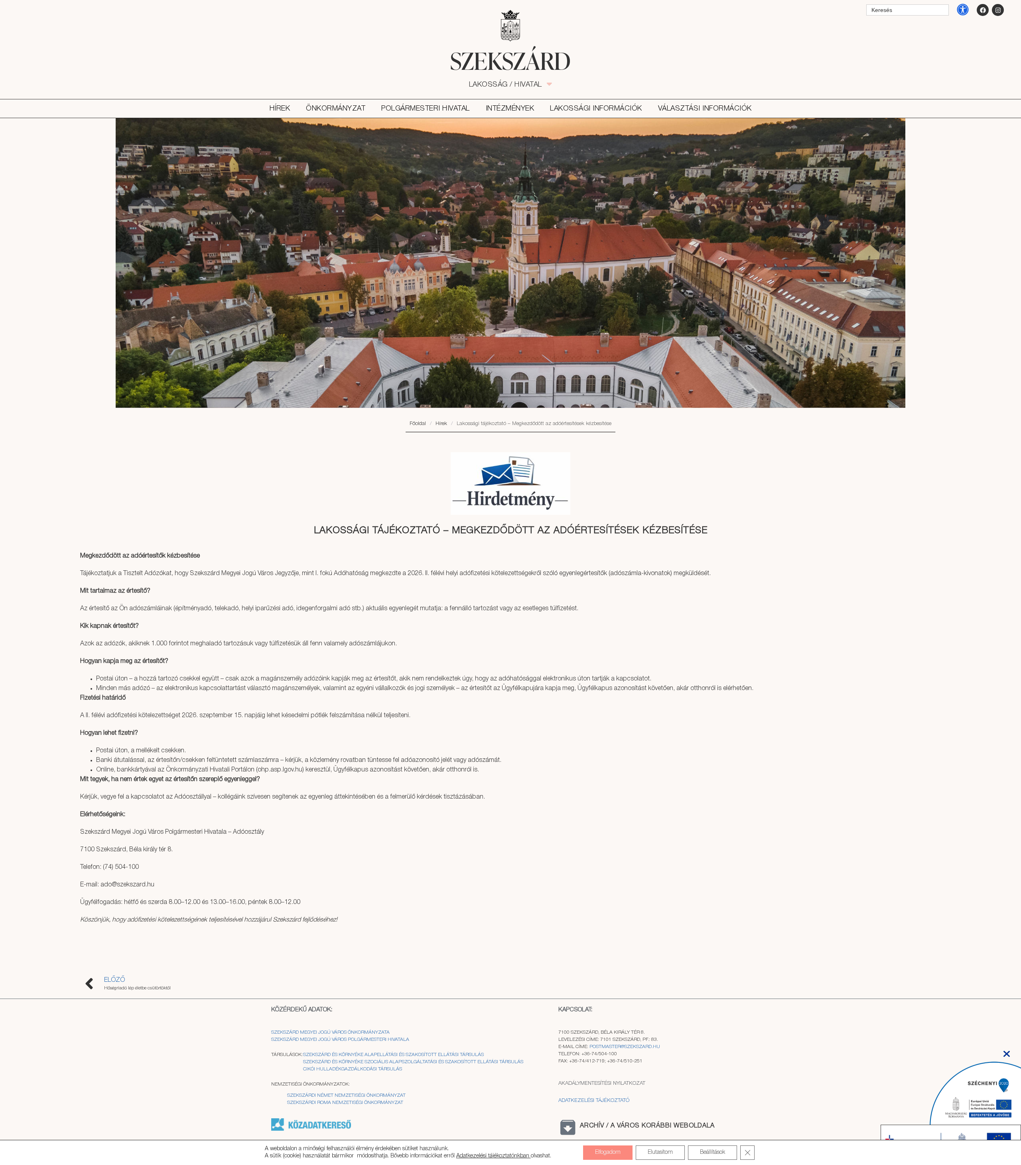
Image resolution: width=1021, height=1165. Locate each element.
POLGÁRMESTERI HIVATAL (425, 108)
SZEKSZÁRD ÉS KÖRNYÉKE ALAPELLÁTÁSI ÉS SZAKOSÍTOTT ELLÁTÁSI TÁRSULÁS (393, 1054)
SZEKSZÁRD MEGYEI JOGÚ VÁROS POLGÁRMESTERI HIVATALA (340, 1039)
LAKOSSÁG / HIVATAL (510, 84)
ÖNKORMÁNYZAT (335, 108)
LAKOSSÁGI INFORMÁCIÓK (596, 108)
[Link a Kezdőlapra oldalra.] (510, 60)
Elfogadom (608, 1152)
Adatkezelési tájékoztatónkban (493, 1156)
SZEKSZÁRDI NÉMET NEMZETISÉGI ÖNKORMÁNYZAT (346, 1095)
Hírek (441, 423)
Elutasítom (660, 1152)
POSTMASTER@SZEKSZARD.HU (624, 1046)
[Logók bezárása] (1006, 1051)
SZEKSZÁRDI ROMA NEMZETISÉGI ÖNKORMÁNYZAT (345, 1102)
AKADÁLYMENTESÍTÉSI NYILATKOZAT (601, 1083)
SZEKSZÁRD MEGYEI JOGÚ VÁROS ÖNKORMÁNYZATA (331, 1032)
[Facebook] (983, 10)
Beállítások (712, 1152)
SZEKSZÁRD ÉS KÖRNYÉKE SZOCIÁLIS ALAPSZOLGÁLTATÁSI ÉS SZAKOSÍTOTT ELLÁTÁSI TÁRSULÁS (413, 1062)
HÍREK (280, 108)
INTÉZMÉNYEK (510, 108)
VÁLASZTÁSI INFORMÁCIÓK (705, 108)
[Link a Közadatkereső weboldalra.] (311, 1129)
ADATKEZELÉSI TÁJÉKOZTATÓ (593, 1100)
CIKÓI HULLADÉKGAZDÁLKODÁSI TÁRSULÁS (352, 1069)
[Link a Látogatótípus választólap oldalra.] (510, 26)
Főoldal (418, 423)
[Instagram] (998, 10)
